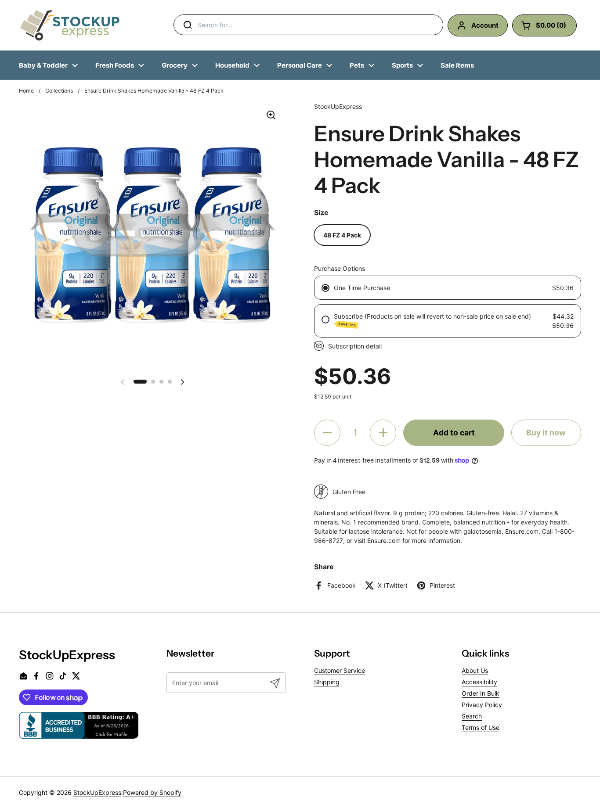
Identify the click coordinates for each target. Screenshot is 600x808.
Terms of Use (480, 727)
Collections (59, 90)
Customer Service (339, 670)
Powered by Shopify (152, 792)
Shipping (327, 682)
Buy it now (546, 432)
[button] (140, 382)
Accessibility (479, 682)
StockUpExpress (97, 792)
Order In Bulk (480, 693)
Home (26, 90)
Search (472, 716)
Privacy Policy (482, 704)
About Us (475, 670)
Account (485, 25)
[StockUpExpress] (70, 25)
